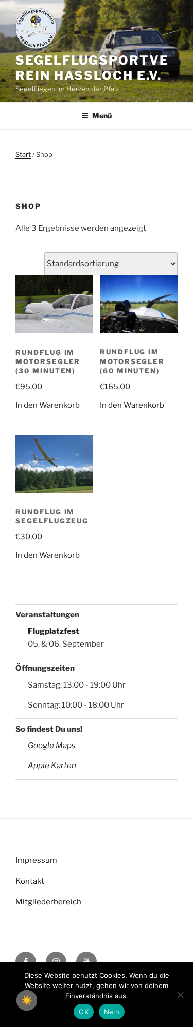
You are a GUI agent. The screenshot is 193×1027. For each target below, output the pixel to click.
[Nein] (180, 995)
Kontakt (29, 881)
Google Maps (52, 745)
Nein (111, 1012)
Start (23, 154)
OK (84, 1012)
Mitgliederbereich (48, 902)
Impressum (36, 860)
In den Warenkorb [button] (47, 405)
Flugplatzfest (53, 631)
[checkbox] (26, 1000)
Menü (102, 115)
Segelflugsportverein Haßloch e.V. (92, 68)
